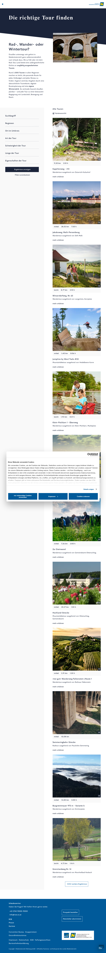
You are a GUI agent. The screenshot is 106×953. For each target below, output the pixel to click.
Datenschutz (24, 940)
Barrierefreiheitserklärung (19, 943)
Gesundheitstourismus (17, 935)
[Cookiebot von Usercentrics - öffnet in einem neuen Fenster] (89, 454)
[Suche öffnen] (11, 4)
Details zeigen (89, 489)
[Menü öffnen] (2, 4)
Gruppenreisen (31, 932)
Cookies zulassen (83, 496)
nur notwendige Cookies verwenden (23, 496)
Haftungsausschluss (42, 940)
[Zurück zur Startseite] (96, 4)
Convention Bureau (16, 932)
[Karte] (6, 4)
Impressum (13, 940)
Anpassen (51, 496)
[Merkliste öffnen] (9, 4)
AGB (32, 940)
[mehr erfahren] (77, 148)
